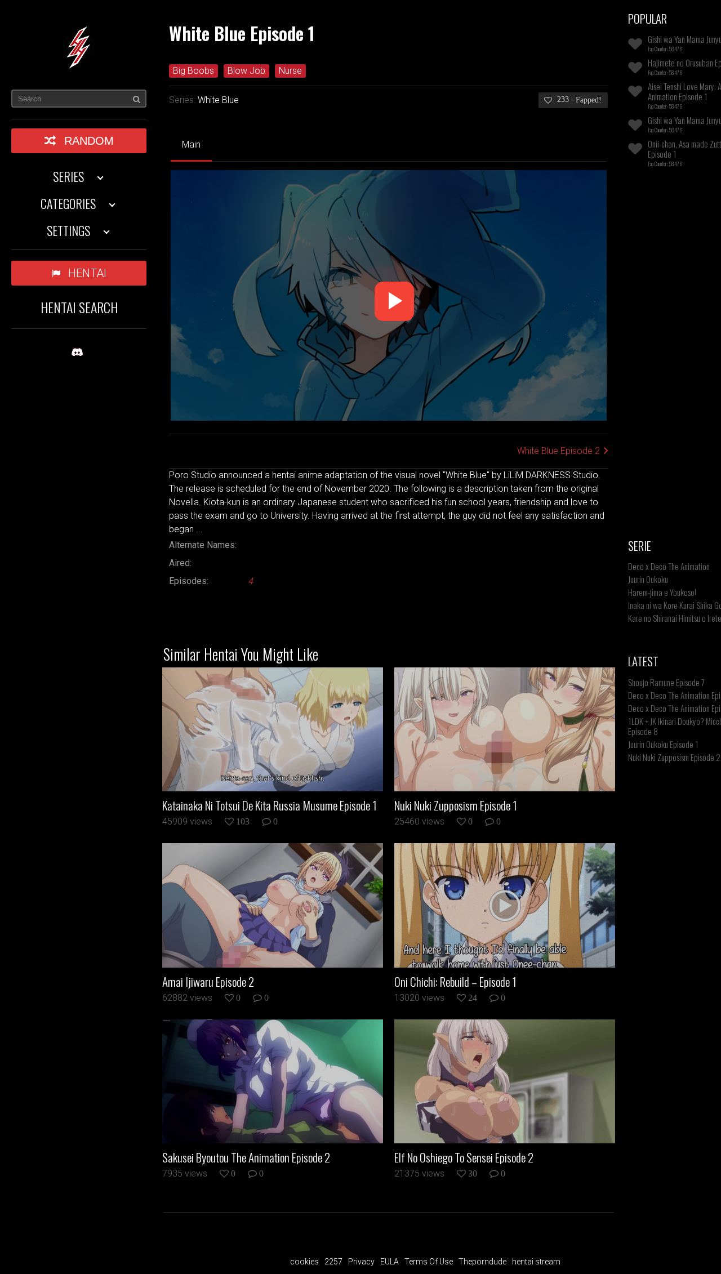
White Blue (218, 100)
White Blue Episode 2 (558, 451)
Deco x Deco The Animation (669, 566)
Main (191, 144)
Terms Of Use (428, 1261)
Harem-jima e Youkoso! (662, 592)
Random (89, 141)
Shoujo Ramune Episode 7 (666, 682)
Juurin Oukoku (648, 579)
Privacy (361, 1261)
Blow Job (246, 70)
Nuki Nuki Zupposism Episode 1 (455, 805)
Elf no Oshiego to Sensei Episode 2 (463, 1157)
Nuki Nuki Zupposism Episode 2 (674, 757)
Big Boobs (193, 70)
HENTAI (87, 273)
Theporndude (482, 1261)
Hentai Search (79, 307)
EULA (389, 1261)
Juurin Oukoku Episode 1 (663, 744)
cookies (304, 1261)
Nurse (290, 70)
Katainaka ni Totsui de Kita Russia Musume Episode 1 (269, 805)
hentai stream (536, 1261)
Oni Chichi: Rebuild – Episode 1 (455, 981)
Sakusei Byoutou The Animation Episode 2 (246, 1157)
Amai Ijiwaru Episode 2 (208, 981)
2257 (333, 1261)
